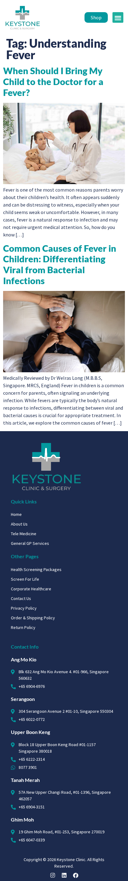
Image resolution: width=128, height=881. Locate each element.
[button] (117, 17)
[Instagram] (52, 875)
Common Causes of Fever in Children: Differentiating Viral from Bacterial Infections (59, 264)
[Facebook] (75, 875)
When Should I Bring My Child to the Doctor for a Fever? (53, 81)
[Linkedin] (64, 875)
